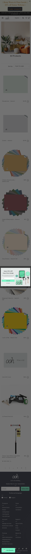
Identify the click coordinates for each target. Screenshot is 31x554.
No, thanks (8, 283)
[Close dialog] (29, 268)
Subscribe (8, 280)
